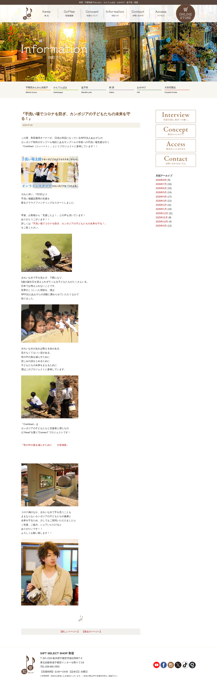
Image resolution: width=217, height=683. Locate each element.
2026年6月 (161, 188)
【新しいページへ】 (70, 631)
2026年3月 (161, 200)
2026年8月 (161, 180)
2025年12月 (162, 213)
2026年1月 (161, 209)
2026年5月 (161, 192)
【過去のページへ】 (92, 631)
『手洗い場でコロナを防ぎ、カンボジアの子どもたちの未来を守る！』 (69, 223)
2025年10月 (162, 221)
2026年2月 (161, 205)
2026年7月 (161, 184)
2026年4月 (161, 196)
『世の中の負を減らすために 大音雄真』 (45, 445)
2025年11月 (162, 217)
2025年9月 (161, 225)
